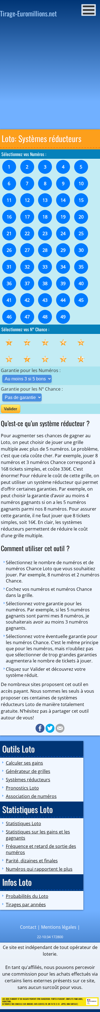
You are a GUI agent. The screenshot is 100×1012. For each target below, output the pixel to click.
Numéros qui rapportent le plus (39, 869)
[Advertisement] (50, 75)
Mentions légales (58, 927)
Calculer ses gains (24, 763)
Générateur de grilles (28, 771)
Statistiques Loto (23, 823)
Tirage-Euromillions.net (28, 13)
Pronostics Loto (22, 788)
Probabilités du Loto (27, 896)
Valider (10, 408)
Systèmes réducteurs (28, 780)
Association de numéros (31, 796)
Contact (28, 927)
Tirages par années (26, 904)
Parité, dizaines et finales (32, 861)
